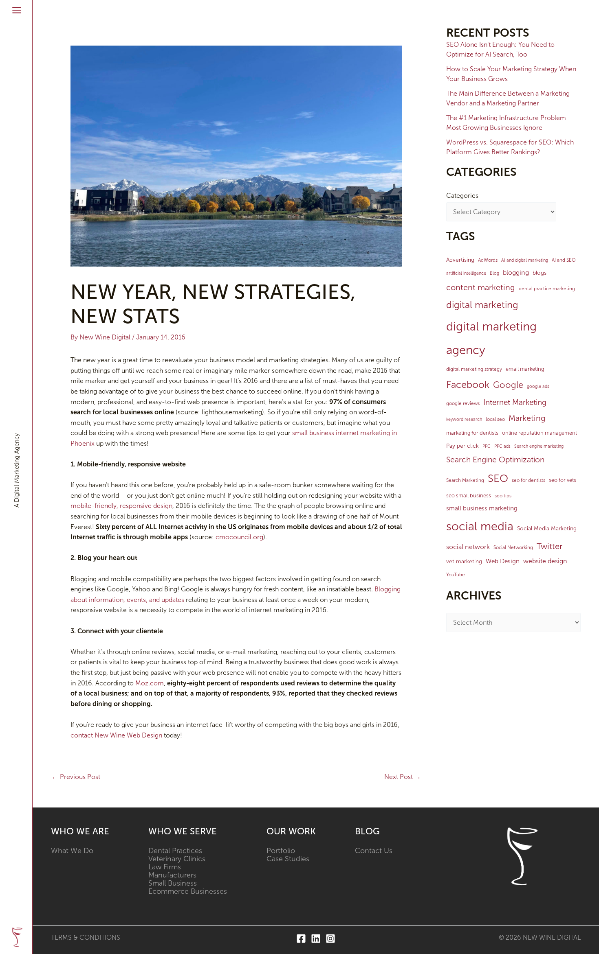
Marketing (527, 418)
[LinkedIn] (316, 938)
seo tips (503, 496)
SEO (498, 478)
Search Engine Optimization (495, 459)
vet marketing (464, 561)
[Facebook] (301, 938)
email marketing (525, 369)
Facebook (467, 384)
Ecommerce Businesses (187, 891)
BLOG (367, 831)
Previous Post (76, 777)
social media (479, 526)
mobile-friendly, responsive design (121, 506)
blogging (516, 272)
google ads (538, 386)
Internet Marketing (514, 402)
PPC (486, 446)
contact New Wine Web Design (116, 735)
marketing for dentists (472, 433)
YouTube (455, 575)
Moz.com (149, 683)
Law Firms (164, 866)
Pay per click (462, 445)
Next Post (402, 777)
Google (508, 385)
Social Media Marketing (547, 528)
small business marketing (482, 508)
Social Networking (513, 547)
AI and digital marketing (524, 260)
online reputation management (539, 433)
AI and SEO (564, 260)
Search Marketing (465, 480)
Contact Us (373, 850)
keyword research (464, 419)
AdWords (488, 260)
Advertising (460, 259)
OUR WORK (291, 831)
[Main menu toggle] (17, 10)
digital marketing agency (491, 338)
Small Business (172, 883)
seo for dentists (528, 480)
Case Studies (287, 858)
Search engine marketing (539, 446)
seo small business (468, 495)
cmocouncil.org (239, 537)
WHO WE (71, 831)
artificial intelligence (466, 273)
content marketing (480, 287)
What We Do (72, 850)
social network (468, 547)
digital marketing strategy (474, 369)
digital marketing (482, 305)
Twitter (549, 546)
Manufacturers (172, 875)
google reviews (463, 403)
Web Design (503, 561)
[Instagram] (330, 938)
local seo (495, 419)
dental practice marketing (547, 288)
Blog (494, 273)
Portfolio (280, 850)
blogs (539, 272)
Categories (462, 195)
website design (545, 561)
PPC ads (502, 446)
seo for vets (562, 480)
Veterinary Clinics (176, 858)
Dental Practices (175, 850)
